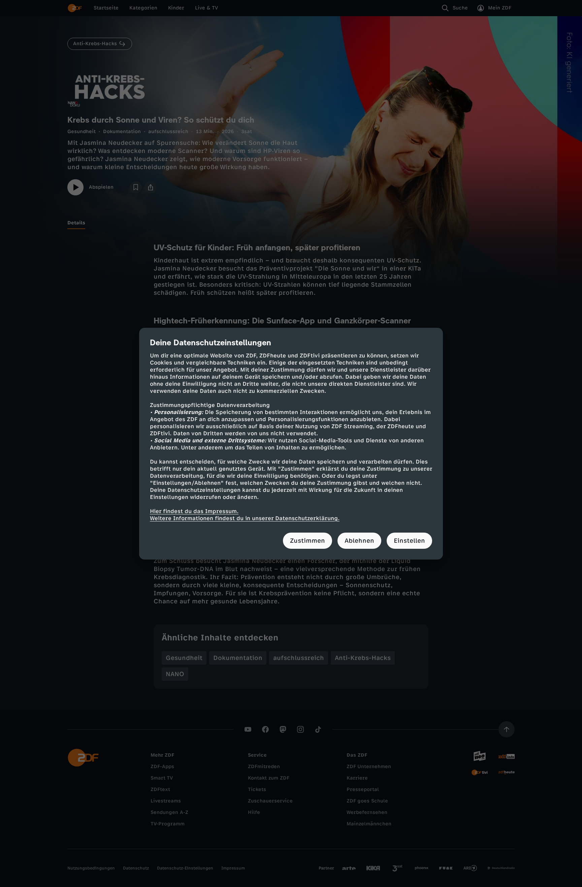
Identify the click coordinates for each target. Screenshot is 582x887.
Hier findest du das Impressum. (194, 511)
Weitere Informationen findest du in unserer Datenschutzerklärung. (245, 518)
